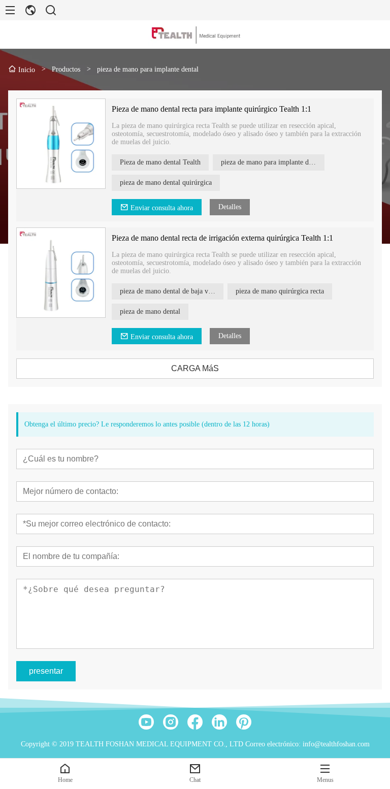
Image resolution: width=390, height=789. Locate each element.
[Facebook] (195, 722)
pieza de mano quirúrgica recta (280, 291)
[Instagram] (170, 722)
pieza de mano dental (150, 311)
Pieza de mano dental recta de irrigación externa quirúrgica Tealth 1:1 (222, 238)
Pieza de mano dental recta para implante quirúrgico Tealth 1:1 (211, 109)
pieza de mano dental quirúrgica (166, 182)
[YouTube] (146, 722)
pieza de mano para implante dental (271, 162)
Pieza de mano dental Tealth (160, 162)
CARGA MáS (195, 368)
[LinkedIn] (219, 722)
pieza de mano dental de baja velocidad (171, 291)
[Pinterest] (244, 722)
